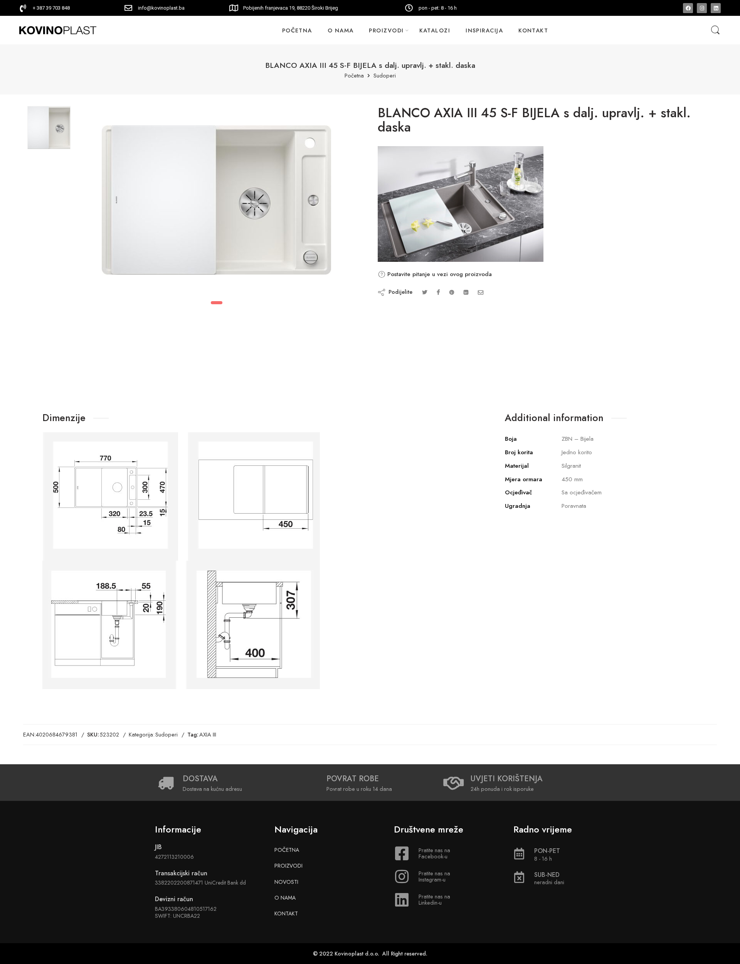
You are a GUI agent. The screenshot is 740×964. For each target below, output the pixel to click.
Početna (354, 76)
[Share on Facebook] (438, 292)
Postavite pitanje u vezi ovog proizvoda (438, 274)
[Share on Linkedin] (466, 292)
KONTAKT (533, 30)
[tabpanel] (216, 202)
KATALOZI (435, 30)
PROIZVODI (386, 30)
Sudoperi (384, 76)
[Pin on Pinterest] (451, 292)
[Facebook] (688, 8)
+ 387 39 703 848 (51, 8)
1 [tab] (216, 302)
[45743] (49, 127)
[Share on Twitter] (424, 292)
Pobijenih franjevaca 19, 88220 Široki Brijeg (290, 8)
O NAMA (341, 30)
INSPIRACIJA (484, 30)
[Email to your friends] (481, 292)
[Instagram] (702, 8)
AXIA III (207, 734)
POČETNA (297, 30)
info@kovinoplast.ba (161, 8)
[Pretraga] (715, 30)
